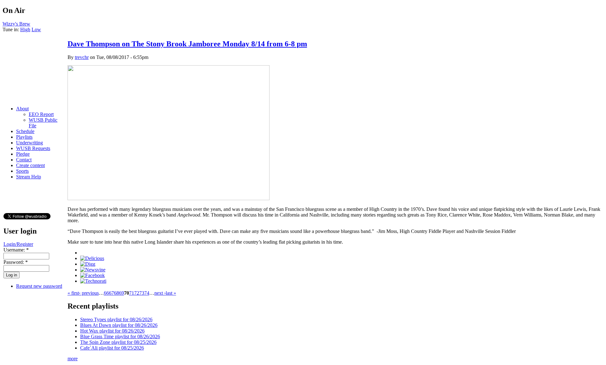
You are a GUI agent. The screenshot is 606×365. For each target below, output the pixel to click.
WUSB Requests (33, 148)
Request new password (39, 286)
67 (111, 293)
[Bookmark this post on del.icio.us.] (92, 258)
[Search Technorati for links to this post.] (93, 281)
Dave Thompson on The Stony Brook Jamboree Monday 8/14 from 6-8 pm (187, 44)
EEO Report (41, 114)
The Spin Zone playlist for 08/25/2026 (118, 342)
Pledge (23, 154)
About (22, 108)
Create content (30, 165)
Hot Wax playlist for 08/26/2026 (112, 330)
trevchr (82, 57)
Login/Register (18, 244)
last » (171, 293)
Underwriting (29, 142)
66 (106, 293)
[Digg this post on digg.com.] (87, 264)
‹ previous (89, 293)
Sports (22, 171)
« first (73, 293)
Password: (15, 262)
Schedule (25, 131)
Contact (24, 159)
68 (116, 293)
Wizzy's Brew (16, 23)
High (25, 29)
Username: (16, 249)
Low (36, 29)
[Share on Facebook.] (92, 275)
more (73, 358)
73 (141, 293)
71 (131, 293)
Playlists (24, 137)
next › (160, 293)
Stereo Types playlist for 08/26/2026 (116, 319)
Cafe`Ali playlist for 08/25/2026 (112, 348)
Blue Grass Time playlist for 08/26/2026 (120, 336)
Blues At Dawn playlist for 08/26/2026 (118, 325)
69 (121, 293)
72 (136, 293)
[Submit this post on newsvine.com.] (92, 269)
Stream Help (28, 176)
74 (146, 293)
